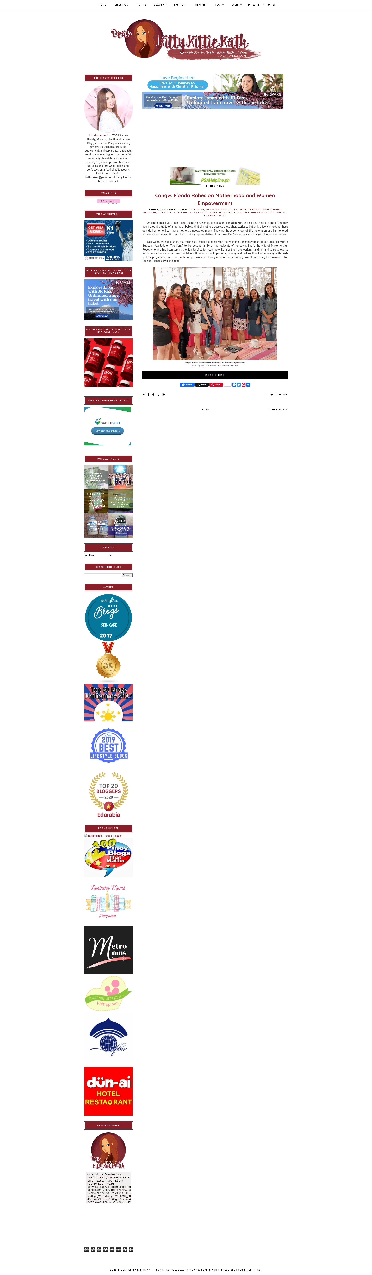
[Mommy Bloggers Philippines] (108, 993)
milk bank (181, 212)
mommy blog (199, 212)
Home (102, 4)
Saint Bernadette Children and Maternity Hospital (248, 212)
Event (236, 4)
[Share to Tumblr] (158, 394)
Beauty (159, 4)
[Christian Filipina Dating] (215, 83)
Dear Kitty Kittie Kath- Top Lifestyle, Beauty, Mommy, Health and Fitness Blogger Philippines (191, 1270)
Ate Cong (197, 209)
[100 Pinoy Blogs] (108, 857)
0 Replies (281, 394)
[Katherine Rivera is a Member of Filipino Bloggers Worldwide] (108, 1037)
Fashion (180, 4)
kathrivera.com (98, 135)
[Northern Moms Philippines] (108, 901)
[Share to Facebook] (149, 394)
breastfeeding (217, 209)
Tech (218, 4)
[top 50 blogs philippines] (108, 702)
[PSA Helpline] (215, 176)
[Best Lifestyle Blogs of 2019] (108, 745)
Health (200, 4)
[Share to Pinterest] (153, 394)
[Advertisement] (215, 136)
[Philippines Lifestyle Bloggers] (108, 663)
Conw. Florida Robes (245, 209)
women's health (215, 215)
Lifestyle (121, 4)
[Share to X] (143, 394)
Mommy (141, 4)
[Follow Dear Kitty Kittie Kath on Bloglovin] (108, 201)
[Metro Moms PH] (108, 950)
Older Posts (278, 409)
